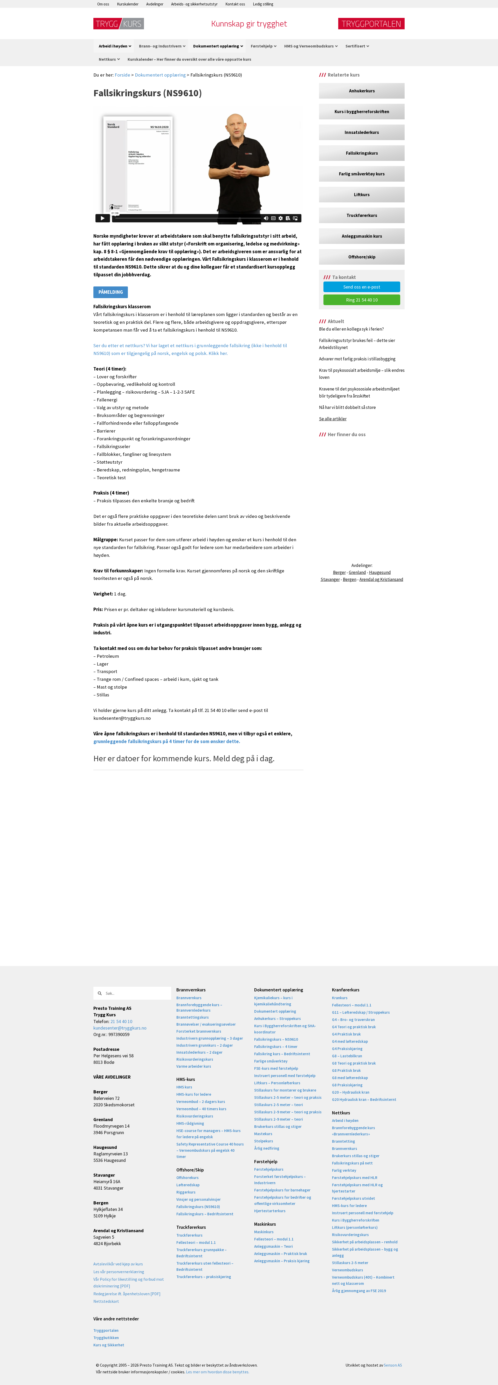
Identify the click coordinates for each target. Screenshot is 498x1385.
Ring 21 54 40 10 (362, 300)
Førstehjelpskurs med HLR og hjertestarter (357, 1188)
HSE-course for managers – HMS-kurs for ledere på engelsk (208, 1133)
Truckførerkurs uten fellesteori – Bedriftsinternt (204, 1266)
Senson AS (393, 1365)
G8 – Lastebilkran (347, 1055)
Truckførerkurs (189, 1235)
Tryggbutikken (106, 1337)
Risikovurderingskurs (194, 1059)
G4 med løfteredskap (350, 1041)
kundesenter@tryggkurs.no (120, 1028)
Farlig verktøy (344, 1170)
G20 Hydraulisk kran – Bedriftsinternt (364, 1099)
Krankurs (340, 997)
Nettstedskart (106, 1301)
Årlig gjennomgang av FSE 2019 (359, 1290)
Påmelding (111, 292)
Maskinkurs (264, 1231)
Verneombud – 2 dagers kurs (200, 1101)
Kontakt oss (235, 4)
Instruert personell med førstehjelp (284, 1075)
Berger (339, 572)
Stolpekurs (263, 1141)
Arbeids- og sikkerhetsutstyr (194, 4)
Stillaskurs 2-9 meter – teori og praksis (288, 1111)
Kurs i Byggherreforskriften (355, 1220)
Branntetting (343, 1141)
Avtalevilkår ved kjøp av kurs (118, 1263)
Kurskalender (128, 4)
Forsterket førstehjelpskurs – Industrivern (280, 1179)
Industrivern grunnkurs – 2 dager (204, 1045)
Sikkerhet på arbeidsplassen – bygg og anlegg (365, 1252)
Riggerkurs (186, 1192)
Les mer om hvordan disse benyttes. (217, 1371)
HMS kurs (184, 1087)
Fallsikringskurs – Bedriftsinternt (204, 1213)
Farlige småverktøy (270, 1061)
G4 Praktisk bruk (346, 1034)
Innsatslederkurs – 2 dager (199, 1052)
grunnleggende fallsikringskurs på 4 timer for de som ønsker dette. (166, 741)
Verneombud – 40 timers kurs (201, 1108)
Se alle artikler (333, 419)
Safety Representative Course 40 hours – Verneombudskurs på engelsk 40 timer (210, 1150)
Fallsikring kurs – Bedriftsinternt (282, 1053)
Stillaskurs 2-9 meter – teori (278, 1119)
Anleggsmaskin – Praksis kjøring (282, 1260)
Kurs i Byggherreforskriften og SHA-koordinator (285, 1028)
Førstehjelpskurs (268, 1169)
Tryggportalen (106, 1330)
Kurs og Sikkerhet (108, 1344)
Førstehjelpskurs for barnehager (282, 1190)
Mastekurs (263, 1133)
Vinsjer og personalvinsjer (198, 1199)
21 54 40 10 (121, 1021)
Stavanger (330, 579)
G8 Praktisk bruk (346, 1070)
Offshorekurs (187, 1177)
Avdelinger (154, 4)
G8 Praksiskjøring (347, 1084)
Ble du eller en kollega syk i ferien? (351, 329)
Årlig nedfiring (266, 1148)
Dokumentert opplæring (160, 75)
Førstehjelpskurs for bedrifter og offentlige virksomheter (282, 1200)
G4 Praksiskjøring (347, 1048)
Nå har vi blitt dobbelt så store (347, 407)
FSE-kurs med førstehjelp (276, 1068)
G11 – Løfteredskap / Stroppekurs (361, 1012)
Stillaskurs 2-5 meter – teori (278, 1104)
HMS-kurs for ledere (193, 1094)
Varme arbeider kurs (193, 1066)
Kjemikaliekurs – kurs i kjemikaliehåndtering (273, 1000)
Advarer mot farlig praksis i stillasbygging (357, 359)
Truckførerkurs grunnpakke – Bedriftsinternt (201, 1252)
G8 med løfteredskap (350, 1077)
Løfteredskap (187, 1184)
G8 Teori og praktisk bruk (354, 1063)
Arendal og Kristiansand (381, 579)
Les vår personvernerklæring (118, 1271)
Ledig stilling (263, 4)
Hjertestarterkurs (270, 1210)
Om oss (103, 4)
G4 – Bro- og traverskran (353, 1019)
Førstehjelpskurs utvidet (353, 1198)
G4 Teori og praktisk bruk (354, 1026)
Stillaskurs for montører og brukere (285, 1090)
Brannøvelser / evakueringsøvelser (206, 1024)
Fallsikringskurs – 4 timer (276, 1046)
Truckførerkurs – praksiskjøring (203, 1276)
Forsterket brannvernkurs (198, 1031)
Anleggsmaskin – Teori (273, 1246)
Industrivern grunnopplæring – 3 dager (209, 1038)
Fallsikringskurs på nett (352, 1163)
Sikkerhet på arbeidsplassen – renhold (365, 1241)
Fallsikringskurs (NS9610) (198, 1206)
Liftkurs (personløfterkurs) (355, 1227)
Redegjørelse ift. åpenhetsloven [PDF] (127, 1293)
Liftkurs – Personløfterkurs (277, 1082)
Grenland (357, 572)
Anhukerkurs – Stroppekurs (277, 1018)
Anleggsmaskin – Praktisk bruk (280, 1253)
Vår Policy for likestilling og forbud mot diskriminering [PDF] (128, 1282)
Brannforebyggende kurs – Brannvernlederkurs (199, 1007)
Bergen (349, 579)
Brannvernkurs (189, 997)
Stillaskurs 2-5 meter (350, 1262)
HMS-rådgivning (190, 1123)
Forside (122, 75)
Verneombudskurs (347, 1269)
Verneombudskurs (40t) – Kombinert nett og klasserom (363, 1280)
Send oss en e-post (361, 287)
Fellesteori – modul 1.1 (196, 1242)
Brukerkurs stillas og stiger (278, 1126)
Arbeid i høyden (345, 1120)
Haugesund (380, 572)
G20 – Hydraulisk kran (350, 1092)
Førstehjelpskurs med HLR (354, 1177)
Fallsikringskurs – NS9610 (276, 1039)
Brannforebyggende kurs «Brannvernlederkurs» (353, 1130)
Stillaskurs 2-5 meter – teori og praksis (288, 1097)
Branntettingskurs (192, 1017)
